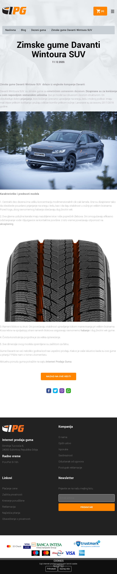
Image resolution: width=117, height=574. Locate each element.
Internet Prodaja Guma (58, 361)
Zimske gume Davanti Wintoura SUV (71, 30)
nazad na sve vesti (58, 376)
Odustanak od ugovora (71, 461)
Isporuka (63, 449)
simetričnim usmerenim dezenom (66, 91)
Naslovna (10, 30)
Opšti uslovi (64, 443)
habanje (85, 330)
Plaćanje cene (10, 488)
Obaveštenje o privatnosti (16, 519)
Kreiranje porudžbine (13, 500)
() (102, 11)
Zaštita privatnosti (12, 494)
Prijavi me (86, 507)
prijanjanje (26, 99)
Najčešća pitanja (11, 513)
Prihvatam (51, 568)
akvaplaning (6, 224)
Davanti (80, 84)
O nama (62, 437)
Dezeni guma (38, 30)
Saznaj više (65, 568)
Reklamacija (9, 507)
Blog (23, 30)
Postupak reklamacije (70, 467)
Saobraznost (65, 455)
